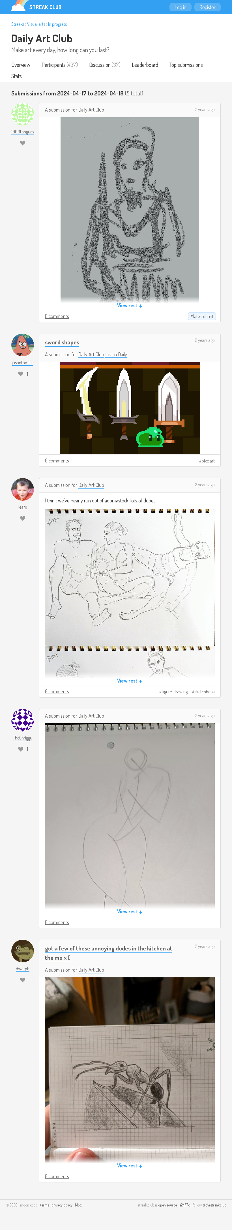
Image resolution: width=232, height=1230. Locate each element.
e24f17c (185, 1205)
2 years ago (205, 109)
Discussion (100, 64)
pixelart (208, 461)
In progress (57, 24)
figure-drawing (175, 691)
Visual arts (36, 24)
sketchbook (205, 691)
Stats (16, 76)
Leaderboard (145, 64)
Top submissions (186, 64)
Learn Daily (116, 354)
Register (207, 7)
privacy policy (61, 1205)
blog (78, 1205)
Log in (180, 7)
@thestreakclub (214, 1205)
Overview (20, 64)
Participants (54, 64)
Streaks (17, 24)
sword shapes (62, 342)
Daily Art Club (41, 38)
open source (167, 1205)
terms (44, 1205)
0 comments (57, 316)
